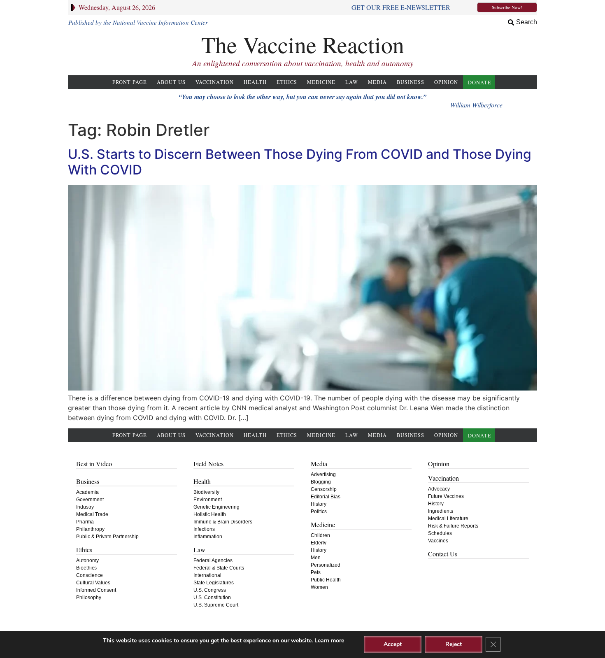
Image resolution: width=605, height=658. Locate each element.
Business (410, 82)
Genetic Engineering (216, 507)
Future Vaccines (446, 496)
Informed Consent (96, 590)
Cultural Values (93, 583)
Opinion (446, 82)
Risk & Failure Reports (453, 526)
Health (255, 82)
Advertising (323, 474)
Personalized (325, 565)
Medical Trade (92, 514)
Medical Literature (448, 518)
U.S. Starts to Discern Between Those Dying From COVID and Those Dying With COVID (299, 162)
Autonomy (87, 560)
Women (319, 587)
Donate (479, 82)
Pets (316, 572)
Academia (87, 492)
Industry (85, 507)
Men (316, 557)
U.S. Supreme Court (215, 605)
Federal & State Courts (218, 568)
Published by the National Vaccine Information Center (138, 22)
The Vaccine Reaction (302, 44)
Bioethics (86, 568)
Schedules (440, 533)
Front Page (129, 82)
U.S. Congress (209, 590)
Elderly (318, 543)
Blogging (321, 482)
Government (90, 499)
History (318, 504)
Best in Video (94, 463)
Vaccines (438, 541)
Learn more (329, 640)
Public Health (326, 580)
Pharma (85, 522)
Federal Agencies (213, 560)
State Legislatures (213, 583)
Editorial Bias (325, 497)
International (207, 575)
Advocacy (439, 489)
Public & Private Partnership (107, 536)
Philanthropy (90, 529)
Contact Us (442, 553)
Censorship (324, 489)
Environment (207, 499)
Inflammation (207, 536)
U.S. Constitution (212, 597)
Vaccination (214, 82)
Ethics (287, 82)
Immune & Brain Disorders (222, 522)
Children (320, 535)
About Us (171, 82)
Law (351, 82)
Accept (393, 644)
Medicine (321, 82)
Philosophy (88, 597)
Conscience (89, 575)
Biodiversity (206, 492)
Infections (204, 529)
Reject (453, 644)
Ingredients (440, 511)
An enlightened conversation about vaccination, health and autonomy (302, 63)
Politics (319, 511)
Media (377, 82)
